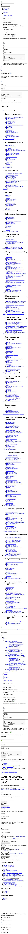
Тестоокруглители (10, 606)
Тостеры (8, 500)
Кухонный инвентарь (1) (15, 645)
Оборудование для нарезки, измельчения (16, 273)
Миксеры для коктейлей (12, 132)
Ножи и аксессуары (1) (14, 646)
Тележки (8, 228)
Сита (7, 163)
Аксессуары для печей (11, 455)
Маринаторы (9, 351)
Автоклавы (9, 257)
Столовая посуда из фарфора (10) (17, 663)
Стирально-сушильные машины (14, 330)
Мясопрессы (9, 356)
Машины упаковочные (12, 546)
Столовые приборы (11, 399)
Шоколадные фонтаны (11, 137)
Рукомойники (9, 225)
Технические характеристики (17, 789)
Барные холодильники (11, 119)
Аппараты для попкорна (12, 457)
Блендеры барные (10, 121)
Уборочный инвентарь (11, 444)
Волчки (8, 342)
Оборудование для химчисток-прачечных (13, 314)
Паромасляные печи (11, 287)
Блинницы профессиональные (13, 462)
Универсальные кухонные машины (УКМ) (16, 608)
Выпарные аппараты (11, 262)
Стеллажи (8, 226)
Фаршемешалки (10, 367)
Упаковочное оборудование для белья (15, 332)
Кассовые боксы (10, 519)
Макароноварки (10, 476)
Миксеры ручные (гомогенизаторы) (15, 269)
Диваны (8, 196)
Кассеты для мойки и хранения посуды (15, 150)
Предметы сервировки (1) (15, 660)
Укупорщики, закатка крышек (13, 553)
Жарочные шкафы (10, 469)
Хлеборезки (9, 610)
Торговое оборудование (9, 505)
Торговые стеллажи (11, 527)
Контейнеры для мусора (12, 427)
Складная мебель (10, 203)
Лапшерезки (9, 589)
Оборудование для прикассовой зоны (15, 520)
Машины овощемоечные (12, 268)
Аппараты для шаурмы (12, 460)
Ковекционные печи (11, 472)
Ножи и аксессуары (11, 159)
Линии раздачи (7, 167)
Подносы (8, 390)
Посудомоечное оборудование (10, 401)
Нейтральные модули (11, 182)
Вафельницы (9, 463)
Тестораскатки (9, 607)
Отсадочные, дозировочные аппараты (15, 594)
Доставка (5, 10)
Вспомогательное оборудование (14, 322)
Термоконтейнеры (10, 243)
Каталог (7, 8)
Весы (7, 514)
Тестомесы (9, 604)
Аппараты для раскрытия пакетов (14, 538)
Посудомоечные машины (12, 412)
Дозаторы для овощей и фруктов (14, 263)
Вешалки (8, 195)
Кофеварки (9, 127)
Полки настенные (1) (14, 649)
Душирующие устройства (12, 426)
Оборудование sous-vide (12, 481)
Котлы (7, 155)
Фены (7, 445)
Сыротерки (9, 598)
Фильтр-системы (10, 446)
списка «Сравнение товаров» (16, 853)
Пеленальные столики (11, 436)
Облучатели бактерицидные (13, 431)
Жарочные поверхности (12, 468)
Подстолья (8, 201)
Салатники (9, 162)
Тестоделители (10, 601)
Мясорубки (9, 357)
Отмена (2, 842)
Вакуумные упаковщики (12, 542)
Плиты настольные (11, 489)
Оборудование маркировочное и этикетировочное (14, 548)
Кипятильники (10, 471)
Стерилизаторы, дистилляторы (13, 441)
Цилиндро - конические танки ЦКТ (15, 312)
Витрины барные (10, 122)
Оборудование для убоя (12, 360)
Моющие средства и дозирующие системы (16, 326)
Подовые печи (9, 490)
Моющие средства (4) (14, 667)
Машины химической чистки (13, 324)
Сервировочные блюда (12, 395)
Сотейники (9, 166)
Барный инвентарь (11, 383)
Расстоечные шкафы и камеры (13, 494)
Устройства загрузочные (12, 291)
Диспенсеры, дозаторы (12, 425)
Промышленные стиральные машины (15, 328)
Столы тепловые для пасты (13, 597)
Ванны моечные (10, 217)
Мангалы (8, 477)
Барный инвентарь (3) (14, 659)
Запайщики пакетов (11, 544)
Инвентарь (9, 344)
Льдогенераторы (10, 568)
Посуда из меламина (11, 391)
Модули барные (10, 200)
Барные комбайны (10, 118)
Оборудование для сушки (12, 278)
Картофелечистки (10, 264)
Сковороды (9, 164)
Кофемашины (9, 128)
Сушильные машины (11, 331)
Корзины (8, 387)
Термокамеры (9, 365)
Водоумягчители (10, 423)
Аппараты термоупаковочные (13, 540)
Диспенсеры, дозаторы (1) (15, 665)
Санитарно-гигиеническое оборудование (13, 414)
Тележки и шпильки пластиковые (14, 242)
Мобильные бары (10, 239)
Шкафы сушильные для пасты (13, 611)
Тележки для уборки (11, 442)
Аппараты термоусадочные (13, 541)
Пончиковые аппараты (12, 491)
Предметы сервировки (11, 394)
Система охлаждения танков (13, 311)
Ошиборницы (9, 160)
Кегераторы (9, 126)
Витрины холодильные (12, 564)
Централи (8, 576)
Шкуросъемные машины (12, 370)
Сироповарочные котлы (12, 497)
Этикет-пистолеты (10, 529)
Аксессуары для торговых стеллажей (15, 513)
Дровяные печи (10, 467)
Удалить (7, 842)
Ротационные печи (11, 496)
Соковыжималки (10, 133)
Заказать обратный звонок (9, 34)
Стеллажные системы (11, 241)
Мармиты (8, 389)
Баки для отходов (10, 422)
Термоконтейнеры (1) (14, 651)
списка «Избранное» (14, 838)
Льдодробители (10, 131)
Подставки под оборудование (13, 221)
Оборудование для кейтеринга (10, 231)
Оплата (5, 899)
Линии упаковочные (11, 545)
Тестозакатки (9, 603)
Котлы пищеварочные (11, 474)
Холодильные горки (11, 574)
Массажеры (9, 352)
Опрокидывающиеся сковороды (14, 483)
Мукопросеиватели (11, 592)
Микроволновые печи (11, 480)
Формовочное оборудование (13, 369)
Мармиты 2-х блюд (11, 178)
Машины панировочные (12, 355)
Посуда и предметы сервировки (11, 373)
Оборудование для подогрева (13, 482)
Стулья (8, 209)
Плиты (8, 487)
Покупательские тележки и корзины (15, 522)
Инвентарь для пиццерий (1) (16, 642)
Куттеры (8, 266)
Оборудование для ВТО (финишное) (15, 327)
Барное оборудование (8, 110)
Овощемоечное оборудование (13, 285)
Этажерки (8, 400)
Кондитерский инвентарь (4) (16, 644)
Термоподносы (10, 244)
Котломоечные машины (12, 411)
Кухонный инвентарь (8, 139)
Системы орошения (11, 524)
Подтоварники (10, 222)
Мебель (5, 189)
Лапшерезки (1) (13, 670)
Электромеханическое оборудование (12, 578)
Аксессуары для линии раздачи (14, 173)
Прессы (8, 289)
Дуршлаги (8, 148)
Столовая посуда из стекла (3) (16, 661)
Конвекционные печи (11, 473)
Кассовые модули (10, 176)
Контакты (5, 12)
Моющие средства (10, 430)
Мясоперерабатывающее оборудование (13, 612)
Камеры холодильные (11, 565)
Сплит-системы (10, 571)
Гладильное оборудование (12, 323)
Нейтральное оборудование (10, 210)
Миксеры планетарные (12, 590)
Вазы (7, 385)
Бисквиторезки (10, 587)
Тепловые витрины (11, 499)
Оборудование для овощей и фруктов (12, 248)
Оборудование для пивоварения (11, 292)
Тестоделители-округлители (13, 602)
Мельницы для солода (11, 307)
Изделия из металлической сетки (14, 518)
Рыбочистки (9, 362)
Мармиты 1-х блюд (11, 177)
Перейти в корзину (5, 807)
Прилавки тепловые (11, 185)
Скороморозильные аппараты (13, 290)
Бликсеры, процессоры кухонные (14, 260)
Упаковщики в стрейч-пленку (13, 554)
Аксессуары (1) (13, 654)
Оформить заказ (4, 806)
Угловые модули (10, 187)
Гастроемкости (10, 145)
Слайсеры (8, 364)
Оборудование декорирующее (13, 593)
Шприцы (8, 371)
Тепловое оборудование (9, 449)
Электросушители (10, 448)
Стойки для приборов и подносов (14, 186)
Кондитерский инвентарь (12, 153)
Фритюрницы (9, 501)
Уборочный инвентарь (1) (15, 668)
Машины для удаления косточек (14, 267)
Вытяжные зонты (10, 218)
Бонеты (8, 563)
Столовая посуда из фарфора (13, 398)
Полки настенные (10, 223)
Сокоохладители (10, 135)
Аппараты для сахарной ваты (13, 458)
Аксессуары (9, 258)
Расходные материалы (11, 439)
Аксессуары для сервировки (13, 381)
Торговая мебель (10, 526)
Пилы (7, 361)
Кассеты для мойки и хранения (14, 247)
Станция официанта (11, 204)
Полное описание (5, 789)
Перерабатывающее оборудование (11, 333)
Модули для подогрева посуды (13, 181)
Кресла (8, 198)
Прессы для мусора (11, 550)
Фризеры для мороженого (12, 136)
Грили (7, 466)
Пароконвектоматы (11, 485)
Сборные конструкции (11, 523)
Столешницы (9, 207)
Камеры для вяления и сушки (13, 347)
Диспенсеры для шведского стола (14, 386)
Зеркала (8, 517)
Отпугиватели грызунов (12, 435)
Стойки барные (10, 205)
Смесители (9, 440)
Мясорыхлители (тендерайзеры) (14, 358)
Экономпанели (10, 528)
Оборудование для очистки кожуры (15, 275)
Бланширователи (10, 259)
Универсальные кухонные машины (15, 366)
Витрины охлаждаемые (12, 175)
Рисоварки (9, 495)
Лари (7, 567)
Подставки (9, 219)
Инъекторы (9, 346)
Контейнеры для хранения (12, 154)
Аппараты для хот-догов (12, 459)
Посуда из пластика (11, 392)
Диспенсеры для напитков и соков (14, 125)
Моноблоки (9, 569)
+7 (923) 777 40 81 (7, 15)
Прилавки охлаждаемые (12, 184)
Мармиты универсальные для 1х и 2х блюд (16, 180)
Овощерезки (9, 286)
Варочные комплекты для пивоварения (16, 301)
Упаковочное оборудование (10, 531)
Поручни (8, 437)
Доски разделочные (11, 146)
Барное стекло (9, 382)
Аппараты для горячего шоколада (14, 117)
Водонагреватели (10, 464)
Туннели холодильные (11, 573)
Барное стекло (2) (13, 658)
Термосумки (9, 246)
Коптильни (9, 349)
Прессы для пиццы (11, 596)
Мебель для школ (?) (11, 199)
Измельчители (9, 588)
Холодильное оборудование (10, 555)
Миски (8, 158)
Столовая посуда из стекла (12, 396)
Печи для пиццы (10, 486)
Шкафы (8, 230)
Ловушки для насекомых (12, 428)
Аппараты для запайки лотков (13, 537)
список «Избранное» (21, 836)
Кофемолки (9, 130)
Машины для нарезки (11, 353)
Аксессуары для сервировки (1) (17, 656)
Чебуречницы (9, 503)
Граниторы (9, 123)
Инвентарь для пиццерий (12, 149)
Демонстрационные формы (13, 515)
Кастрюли (8, 151)
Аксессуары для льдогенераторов (14, 562)
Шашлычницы (9, 504)
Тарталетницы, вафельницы (13, 599)
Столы (8, 208)
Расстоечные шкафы (11, 492)
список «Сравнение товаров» (10, 850)
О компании (6, 9)
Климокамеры (9, 348)
